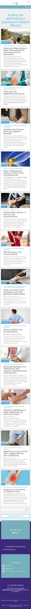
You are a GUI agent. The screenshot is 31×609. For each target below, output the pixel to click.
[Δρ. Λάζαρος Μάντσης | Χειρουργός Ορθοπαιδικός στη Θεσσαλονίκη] (15, 3)
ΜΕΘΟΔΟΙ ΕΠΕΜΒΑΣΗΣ (16, 334)
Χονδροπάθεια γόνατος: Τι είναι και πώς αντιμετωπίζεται (14, 214)
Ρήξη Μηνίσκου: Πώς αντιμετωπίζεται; (12, 253)
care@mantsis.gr (9, 568)
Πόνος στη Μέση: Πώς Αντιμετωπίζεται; (12, 331)
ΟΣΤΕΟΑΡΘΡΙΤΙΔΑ (15, 296)
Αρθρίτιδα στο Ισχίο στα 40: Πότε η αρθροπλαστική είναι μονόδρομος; (15, 453)
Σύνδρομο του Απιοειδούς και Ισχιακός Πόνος (14, 491)
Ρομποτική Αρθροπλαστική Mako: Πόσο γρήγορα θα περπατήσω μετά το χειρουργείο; (15, 51)
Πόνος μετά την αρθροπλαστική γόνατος (13, 93)
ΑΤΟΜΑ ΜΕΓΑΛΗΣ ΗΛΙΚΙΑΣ (16, 335)
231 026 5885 (8, 565)
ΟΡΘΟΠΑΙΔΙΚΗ (5, 42)
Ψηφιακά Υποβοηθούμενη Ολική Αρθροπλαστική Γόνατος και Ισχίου (14, 412)
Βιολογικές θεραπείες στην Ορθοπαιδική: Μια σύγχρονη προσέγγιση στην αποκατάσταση (15, 370)
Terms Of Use (22, 600)
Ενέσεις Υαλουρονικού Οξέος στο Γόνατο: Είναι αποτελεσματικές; (13, 173)
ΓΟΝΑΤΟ (3, 84)
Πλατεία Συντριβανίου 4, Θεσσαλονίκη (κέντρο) (15, 571)
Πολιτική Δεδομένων (9, 549)
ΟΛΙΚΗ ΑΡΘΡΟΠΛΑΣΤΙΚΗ (10, 416)
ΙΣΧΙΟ (3, 444)
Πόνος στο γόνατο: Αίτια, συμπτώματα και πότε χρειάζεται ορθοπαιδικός (14, 292)
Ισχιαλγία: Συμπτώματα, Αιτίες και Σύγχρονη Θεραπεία (13, 131)
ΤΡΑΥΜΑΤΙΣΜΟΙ (8, 296)
